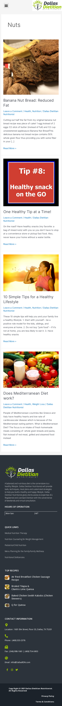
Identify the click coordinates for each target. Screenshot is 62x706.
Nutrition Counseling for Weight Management (24, 539)
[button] (6, 5)
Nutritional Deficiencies (14, 557)
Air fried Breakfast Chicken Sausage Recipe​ (30, 578)
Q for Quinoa (18, 604)
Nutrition (36, 111)
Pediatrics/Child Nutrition (15, 545)
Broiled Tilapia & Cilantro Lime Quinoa (22, 587)
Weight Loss (38, 404)
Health (27, 111)
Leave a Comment (12, 111)
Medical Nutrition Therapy (16, 533)
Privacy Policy (47, 696)
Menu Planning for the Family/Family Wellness (24, 551)
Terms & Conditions (45, 701)
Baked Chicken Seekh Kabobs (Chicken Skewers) (32, 597)
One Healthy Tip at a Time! (27, 211)
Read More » (9, 148)
